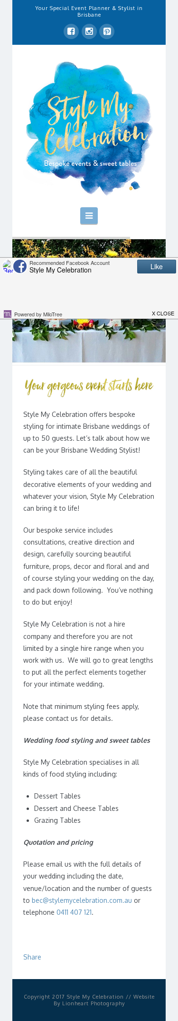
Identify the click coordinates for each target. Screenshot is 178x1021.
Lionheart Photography (93, 1003)
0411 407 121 (74, 912)
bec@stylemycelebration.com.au (82, 900)
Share (32, 957)
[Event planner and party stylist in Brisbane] (89, 127)
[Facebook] (71, 31)
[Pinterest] (106, 31)
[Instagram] (89, 31)
